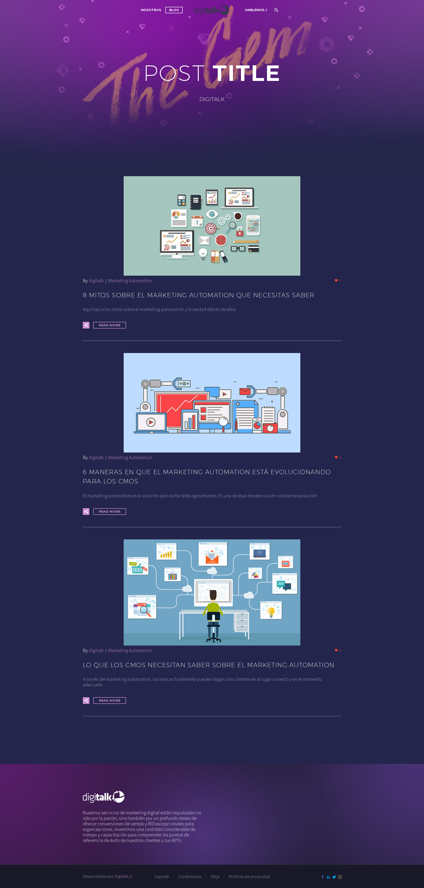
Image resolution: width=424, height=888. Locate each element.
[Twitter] (334, 877)
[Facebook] (322, 877)
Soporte (161, 876)
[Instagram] (340, 877)
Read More (109, 325)
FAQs (215, 876)
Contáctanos (189, 876)
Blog (174, 10)
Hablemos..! (256, 10)
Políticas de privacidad (249, 876)
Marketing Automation (130, 280)
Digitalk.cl (123, 876)
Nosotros (151, 10)
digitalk (96, 280)
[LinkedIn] (328, 877)
